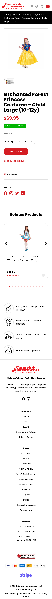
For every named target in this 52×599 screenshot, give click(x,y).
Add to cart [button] (13, 275)
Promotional (26, 510)
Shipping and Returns (26, 432)
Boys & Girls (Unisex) (26, 474)
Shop (14, 14)
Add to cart (16, 151)
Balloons (26, 489)
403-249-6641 (27, 526)
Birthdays (26, 453)
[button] (9, 287)
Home (6, 14)
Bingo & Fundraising (26, 505)
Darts (26, 499)
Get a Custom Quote (27, 531)
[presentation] (6, 243)
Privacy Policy (26, 437)
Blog (26, 421)
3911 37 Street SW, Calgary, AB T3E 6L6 (26, 538)
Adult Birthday (26, 468)
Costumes (24, 14)
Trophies (26, 494)
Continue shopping (14, 160)
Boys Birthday (26, 479)
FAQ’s (26, 426)
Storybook (37, 14)
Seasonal (26, 463)
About (26, 416)
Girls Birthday (26, 484)
